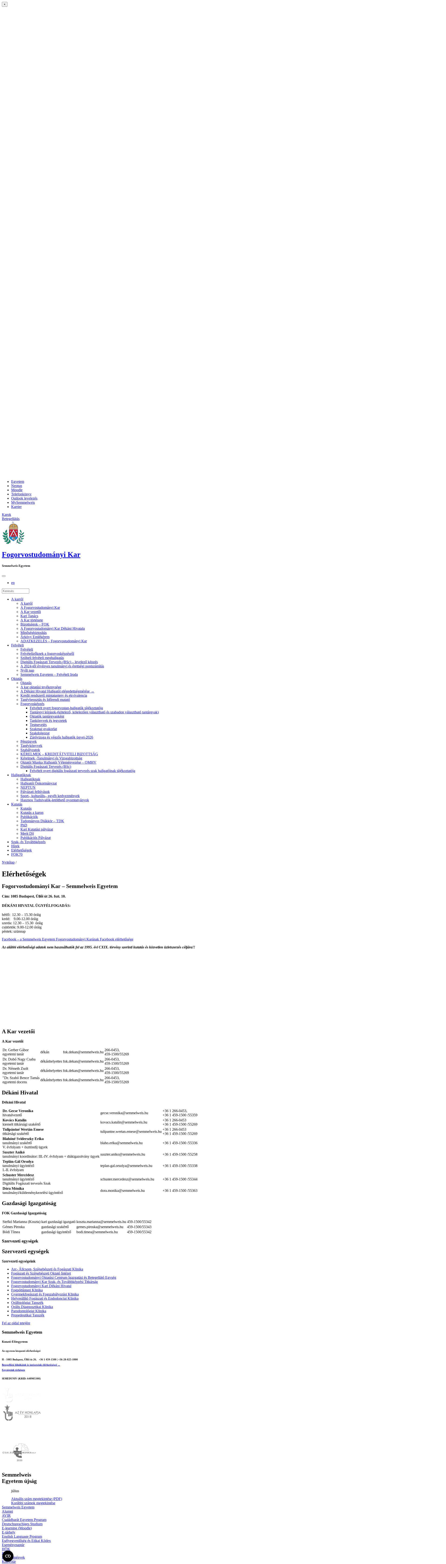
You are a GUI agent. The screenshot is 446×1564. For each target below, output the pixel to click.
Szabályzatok (30, 750)
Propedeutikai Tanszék (27, 1315)
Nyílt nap (27, 670)
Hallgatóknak (21, 775)
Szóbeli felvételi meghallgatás (42, 658)
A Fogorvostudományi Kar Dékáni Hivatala (52, 628)
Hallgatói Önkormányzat (38, 783)
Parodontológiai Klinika (28, 1311)
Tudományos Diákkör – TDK (42, 821)
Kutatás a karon (31, 813)
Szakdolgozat (39, 733)
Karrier (16, 507)
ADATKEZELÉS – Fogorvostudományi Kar (53, 641)
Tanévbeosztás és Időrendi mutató (45, 700)
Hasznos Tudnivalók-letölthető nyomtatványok (54, 800)
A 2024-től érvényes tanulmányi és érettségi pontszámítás (62, 666)
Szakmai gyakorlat (43, 729)
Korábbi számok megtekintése (33, 1503)
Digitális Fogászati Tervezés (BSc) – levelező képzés (59, 662)
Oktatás (16, 679)
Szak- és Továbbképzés (28, 842)
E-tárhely (8, 1532)
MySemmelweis (23, 502)
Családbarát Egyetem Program (24, 1520)
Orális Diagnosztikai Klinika (32, 1307)
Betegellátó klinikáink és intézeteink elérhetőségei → (31, 1364)
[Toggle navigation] (4, 576)
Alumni (7, 1511)
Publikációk (29, 817)
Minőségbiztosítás (33, 633)
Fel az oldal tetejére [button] (16, 1323)
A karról (17, 599)
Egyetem (17, 482)
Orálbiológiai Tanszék (27, 1303)
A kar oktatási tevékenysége (40, 687)
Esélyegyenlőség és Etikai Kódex (26, 1541)
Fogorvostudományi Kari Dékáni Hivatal (41, 1286)
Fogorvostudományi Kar (41, 554)
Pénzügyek (28, 741)
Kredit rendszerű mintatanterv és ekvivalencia (53, 695)
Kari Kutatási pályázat (36, 829)
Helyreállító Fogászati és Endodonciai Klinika (45, 1298)
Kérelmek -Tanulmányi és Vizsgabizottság (51, 758)
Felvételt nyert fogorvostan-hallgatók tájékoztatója (66, 708)
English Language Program (22, 1536)
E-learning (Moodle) (17, 1528)
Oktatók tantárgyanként (47, 716)
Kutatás (16, 804)
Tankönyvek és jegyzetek (48, 720)
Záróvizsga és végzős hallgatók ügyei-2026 (61, 737)
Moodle (17, 490)
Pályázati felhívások (35, 792)
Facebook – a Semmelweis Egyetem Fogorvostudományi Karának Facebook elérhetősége (67, 939)
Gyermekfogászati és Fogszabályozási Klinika (45, 1294)
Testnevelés (38, 725)
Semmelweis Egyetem (18, 1507)
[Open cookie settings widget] (7, 1556)
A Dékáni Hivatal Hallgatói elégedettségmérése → (57, 691)
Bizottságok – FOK (34, 624)
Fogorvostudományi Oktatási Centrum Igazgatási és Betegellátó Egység (63, 1277)
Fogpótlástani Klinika (27, 1290)
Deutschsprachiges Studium (22, 1524)
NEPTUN (28, 787)
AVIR (6, 1516)
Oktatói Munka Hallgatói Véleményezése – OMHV (58, 762)
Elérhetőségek (21, 850)
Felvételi (17, 645)
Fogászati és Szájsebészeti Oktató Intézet (41, 1273)
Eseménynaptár (13, 1545)
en (13, 583)
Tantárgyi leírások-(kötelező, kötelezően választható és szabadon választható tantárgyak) (94, 712)
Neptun (16, 486)
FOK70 (17, 854)
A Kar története (31, 620)
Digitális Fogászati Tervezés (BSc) (45, 767)
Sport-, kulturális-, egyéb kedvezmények (50, 796)
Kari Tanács (29, 616)
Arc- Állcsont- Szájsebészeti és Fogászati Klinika (47, 1269)
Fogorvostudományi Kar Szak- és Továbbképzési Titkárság (54, 1282)
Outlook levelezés (24, 498)
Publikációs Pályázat (35, 838)
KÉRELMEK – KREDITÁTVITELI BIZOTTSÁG (59, 754)
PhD (23, 825)
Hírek (15, 846)
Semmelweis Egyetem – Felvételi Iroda (49, 674)
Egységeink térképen (13, 1369)
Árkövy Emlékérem (34, 637)
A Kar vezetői (30, 612)
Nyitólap (8, 862)
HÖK (6, 1549)
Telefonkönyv (21, 494)
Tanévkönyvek (31, 746)
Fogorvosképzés (32, 704)
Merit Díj (27, 833)
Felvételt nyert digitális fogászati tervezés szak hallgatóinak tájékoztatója (82, 771)
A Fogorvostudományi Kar (40, 608)
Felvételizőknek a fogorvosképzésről (47, 654)
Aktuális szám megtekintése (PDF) (36, 1499)
